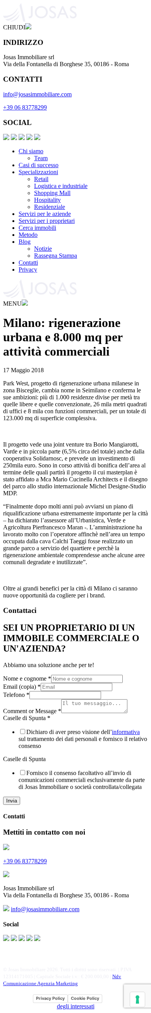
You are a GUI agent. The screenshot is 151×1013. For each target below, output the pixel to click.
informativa (126, 732)
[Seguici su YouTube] (29, 138)
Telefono (16, 694)
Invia (11, 801)
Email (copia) (22, 686)
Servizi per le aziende (45, 213)
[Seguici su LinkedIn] (22, 138)
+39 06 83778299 (25, 107)
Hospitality (47, 200)
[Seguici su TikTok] (37, 138)
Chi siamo (31, 151)
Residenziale (49, 207)
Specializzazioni (38, 172)
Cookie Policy (85, 998)
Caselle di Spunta (26, 718)
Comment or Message (32, 711)
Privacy (28, 269)
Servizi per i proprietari (47, 220)
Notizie (43, 248)
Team (41, 158)
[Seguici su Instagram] (14, 138)
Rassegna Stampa (55, 255)
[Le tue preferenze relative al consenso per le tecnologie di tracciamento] (137, 999)
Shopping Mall (52, 193)
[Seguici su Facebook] (6, 138)
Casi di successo (38, 165)
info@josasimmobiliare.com (37, 94)
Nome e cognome (27, 678)
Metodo (28, 234)
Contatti (28, 262)
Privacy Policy (50, 998)
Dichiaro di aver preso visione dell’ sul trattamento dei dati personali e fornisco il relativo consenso (83, 739)
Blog (25, 241)
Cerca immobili (37, 227)
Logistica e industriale (61, 186)
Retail (41, 179)
